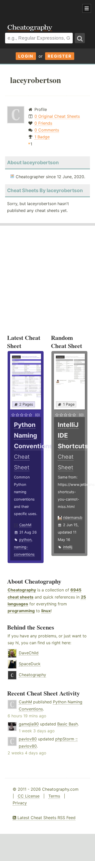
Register (60, 56)
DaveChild (29, 652)
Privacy (20, 802)
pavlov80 (28, 738)
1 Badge (42, 136)
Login (25, 56)
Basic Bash (67, 723)
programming (21, 610)
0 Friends (43, 123)
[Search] (80, 38)
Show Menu (86, 8)
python (25, 539)
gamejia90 (29, 723)
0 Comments (46, 130)
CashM (25, 525)
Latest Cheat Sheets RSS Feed (45, 817)
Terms (54, 796)
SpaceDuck (30, 663)
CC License (29, 796)
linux (46, 610)
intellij (67, 547)
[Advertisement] (40, 8)
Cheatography (22, 589)
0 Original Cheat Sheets (57, 116)
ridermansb (72, 517)
